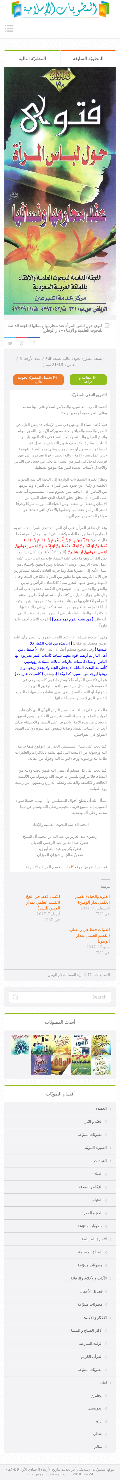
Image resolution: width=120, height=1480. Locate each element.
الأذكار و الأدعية (95, 1317)
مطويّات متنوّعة (90, 1134)
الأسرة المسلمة (94, 1239)
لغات (103, 1382)
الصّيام (97, 1200)
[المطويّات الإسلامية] (60, 9)
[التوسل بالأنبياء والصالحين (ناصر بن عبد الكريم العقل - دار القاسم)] (41, 1058)
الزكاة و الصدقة (90, 1187)
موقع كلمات (73, 867)
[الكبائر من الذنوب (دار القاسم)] (61, 1038)
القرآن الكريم (92, 1356)
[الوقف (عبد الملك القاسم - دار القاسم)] (61, 1058)
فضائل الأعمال (91, 1291)
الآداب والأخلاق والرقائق (88, 1278)
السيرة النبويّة (96, 1147)
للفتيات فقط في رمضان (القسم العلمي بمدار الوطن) (90, 935)
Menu (8, 28)
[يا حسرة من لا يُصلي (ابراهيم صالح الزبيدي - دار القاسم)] (41, 1038)
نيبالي (98, 1446)
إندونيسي (95, 1408)
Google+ (22, 343)
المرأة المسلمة (75, 975)
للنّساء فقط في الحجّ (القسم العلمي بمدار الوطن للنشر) (43, 902)
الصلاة (98, 1174)
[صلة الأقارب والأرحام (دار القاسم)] (101, 1038)
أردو (99, 1421)
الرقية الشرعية (91, 1343)
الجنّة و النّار (94, 1121)
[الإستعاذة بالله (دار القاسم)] (21, 1038)
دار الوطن (55, 975)
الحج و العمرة (92, 1213)
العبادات (100, 1160)
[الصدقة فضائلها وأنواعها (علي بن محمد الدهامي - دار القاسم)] (81, 1058)
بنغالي (98, 1434)
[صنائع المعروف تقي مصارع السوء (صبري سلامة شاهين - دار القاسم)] (81, 1038)
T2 (89, 975)
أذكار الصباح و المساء (86, 1330)
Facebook (34, 343)
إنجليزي (97, 1395)
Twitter (10, 343)
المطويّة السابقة (88, 58)
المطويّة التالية (32, 58)
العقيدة (101, 1108)
